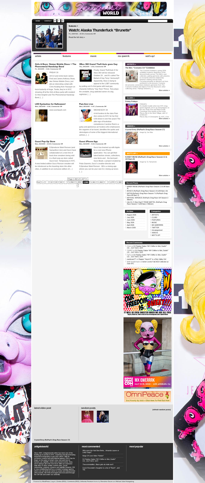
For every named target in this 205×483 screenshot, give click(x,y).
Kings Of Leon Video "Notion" (93, 456)
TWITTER (155, 227)
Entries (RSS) (61, 481)
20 (56, 182)
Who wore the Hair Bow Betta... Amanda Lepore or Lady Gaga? (101, 451)
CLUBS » (131, 98)
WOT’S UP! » (132, 154)
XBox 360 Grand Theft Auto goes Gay (98, 64)
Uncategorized (157, 230)
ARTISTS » (131, 64)
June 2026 (131, 220)
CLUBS (154, 217)
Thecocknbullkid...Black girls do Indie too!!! (98, 464)
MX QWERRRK (157, 225)
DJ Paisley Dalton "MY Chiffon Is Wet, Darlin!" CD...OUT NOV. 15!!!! (99, 460)
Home (38, 21)
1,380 (119, 182)
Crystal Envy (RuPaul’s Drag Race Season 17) (145, 130)
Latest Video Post (42, 408)
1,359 (78, 182)
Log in (53, 481)
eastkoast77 (131, 259)
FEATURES (156, 220)
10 (51, 182)
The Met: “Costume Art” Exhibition (140, 68)
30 (61, 182)
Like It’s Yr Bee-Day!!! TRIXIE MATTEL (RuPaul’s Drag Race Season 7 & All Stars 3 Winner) (147, 203)
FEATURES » (73, 26)
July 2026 (130, 217)
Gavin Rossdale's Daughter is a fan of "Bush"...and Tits (101, 469)
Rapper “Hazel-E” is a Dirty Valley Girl (152, 259)
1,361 (93, 182)
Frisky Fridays (131, 101)
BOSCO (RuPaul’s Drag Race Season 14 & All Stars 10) (147, 191)
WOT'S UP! (156, 235)
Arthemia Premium (86, 481)
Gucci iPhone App (88, 141)
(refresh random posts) (161, 409)
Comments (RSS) (73, 481)
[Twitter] (55, 20)
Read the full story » (77, 37)
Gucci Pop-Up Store (45, 141)
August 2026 (131, 215)
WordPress (46, 481)
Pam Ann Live (86, 104)
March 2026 (131, 227)
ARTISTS (155, 215)
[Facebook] (58, 20)
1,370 (112, 182)
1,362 (100, 182)
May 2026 (130, 222)
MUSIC (154, 222)
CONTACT (47, 21)
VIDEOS (155, 233)
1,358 (71, 182)
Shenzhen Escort (106, 481)
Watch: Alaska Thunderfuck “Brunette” (100, 30)
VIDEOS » (131, 126)
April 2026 (130, 225)
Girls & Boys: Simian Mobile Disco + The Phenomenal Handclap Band (55, 65)
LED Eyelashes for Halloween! (50, 104)
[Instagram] (62, 20)
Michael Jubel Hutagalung (125, 481)
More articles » (164, 90)
